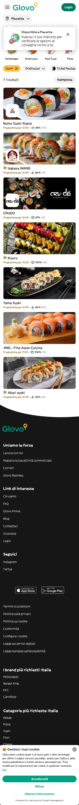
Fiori (6, 737)
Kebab (7, 717)
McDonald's (10, 677)
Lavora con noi (13, 453)
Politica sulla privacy (17, 614)
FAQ (6, 504)
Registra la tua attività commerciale (27, 460)
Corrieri (8, 468)
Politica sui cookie (15, 621)
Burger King (11, 683)
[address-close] (68, 34)
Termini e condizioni (16, 606)
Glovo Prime (11, 511)
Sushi (6, 731)
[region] (39, 51)
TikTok (7, 569)
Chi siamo (9, 496)
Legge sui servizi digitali (19, 643)
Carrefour (10, 697)
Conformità (11, 629)
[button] (11, 51)
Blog (6, 518)
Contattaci (10, 526)
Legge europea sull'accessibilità (24, 651)
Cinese (7, 744)
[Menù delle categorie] (7, 7)
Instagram (10, 562)
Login (7, 541)
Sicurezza (9, 533)
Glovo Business (13, 475)
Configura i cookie (15, 636)
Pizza (6, 724)
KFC (6, 690)
